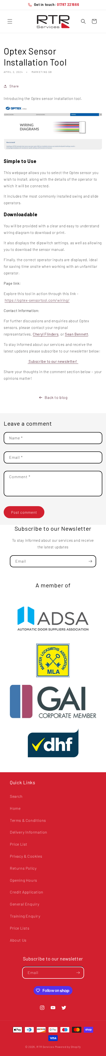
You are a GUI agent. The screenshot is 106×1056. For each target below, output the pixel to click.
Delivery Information (28, 832)
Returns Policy (23, 868)
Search (16, 796)
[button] (9, 21)
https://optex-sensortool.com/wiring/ (37, 300)
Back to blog (56, 397)
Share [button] (14, 86)
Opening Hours (23, 880)
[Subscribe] (90, 561)
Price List (18, 844)
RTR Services (45, 1046)
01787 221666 (68, 4)
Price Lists (20, 928)
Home (15, 808)
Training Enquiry (25, 916)
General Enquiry (24, 904)
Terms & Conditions (28, 820)
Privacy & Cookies (26, 856)
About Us (18, 940)
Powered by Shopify (68, 1046)
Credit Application (26, 892)
